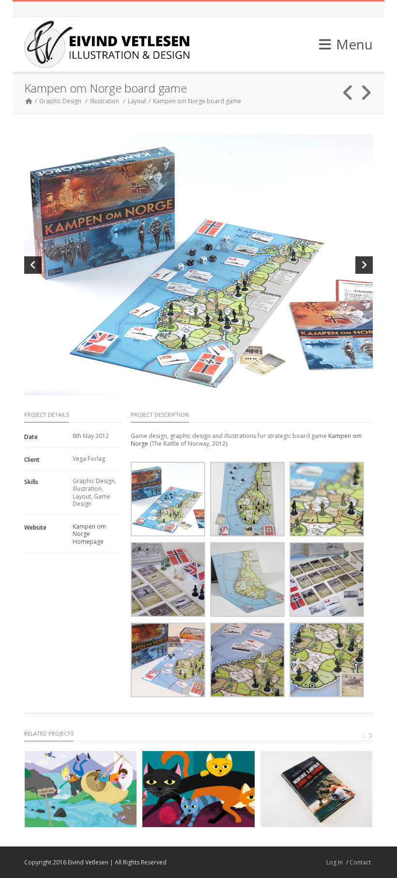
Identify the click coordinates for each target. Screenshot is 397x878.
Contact (360, 862)
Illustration (104, 101)
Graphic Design (60, 101)
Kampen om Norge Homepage (89, 534)
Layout (137, 101)
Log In (334, 862)
